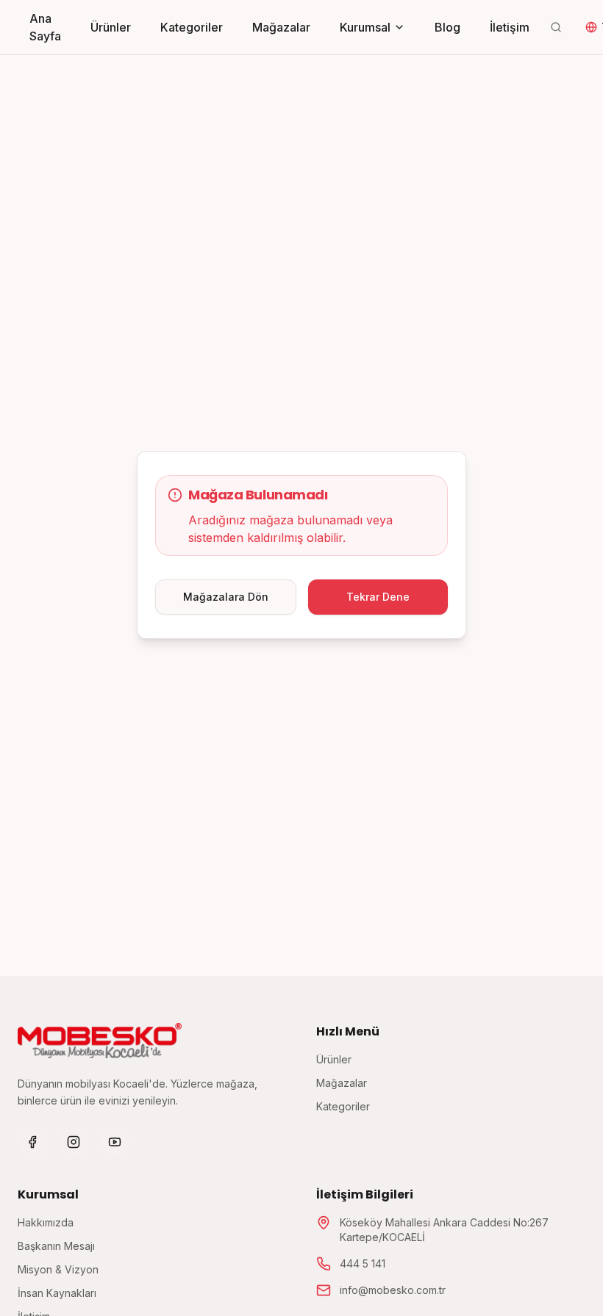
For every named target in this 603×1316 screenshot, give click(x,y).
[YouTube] (114, 1142)
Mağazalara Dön (225, 596)
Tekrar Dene (378, 596)
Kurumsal (365, 27)
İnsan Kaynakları (57, 1293)
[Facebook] (32, 1142)
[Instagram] (73, 1142)
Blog (447, 27)
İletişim (509, 27)
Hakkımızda (46, 1222)
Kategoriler (191, 27)
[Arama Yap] (556, 27)
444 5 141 (362, 1263)
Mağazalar (281, 27)
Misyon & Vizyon (58, 1269)
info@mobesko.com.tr (393, 1290)
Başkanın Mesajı (56, 1246)
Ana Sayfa (45, 27)
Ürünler (110, 27)
